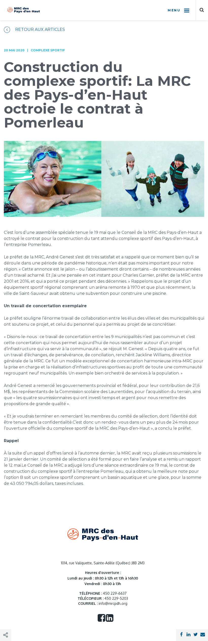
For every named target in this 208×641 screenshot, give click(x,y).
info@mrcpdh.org (113, 603)
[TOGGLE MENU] (186, 10)
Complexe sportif (48, 50)
